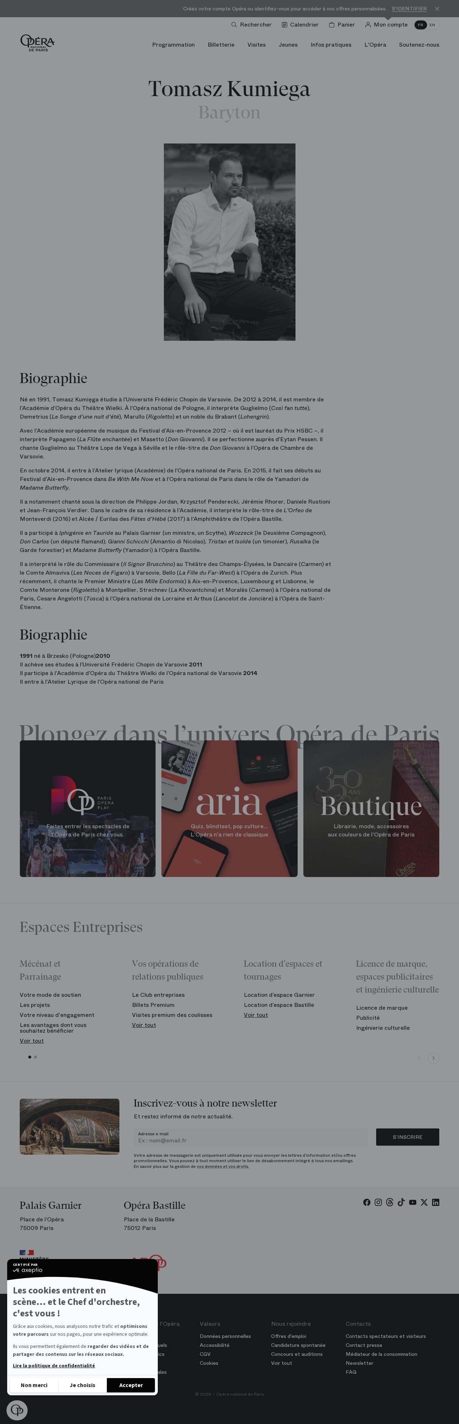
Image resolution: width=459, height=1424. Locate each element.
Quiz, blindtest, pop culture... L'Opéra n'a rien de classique (229, 830)
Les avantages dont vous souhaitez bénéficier (53, 1028)
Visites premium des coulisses (172, 1015)
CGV (205, 1354)
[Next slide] (433, 1058)
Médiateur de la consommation (381, 1354)
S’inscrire (407, 1137)
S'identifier (409, 9)
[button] (17, 1410)
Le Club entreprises (158, 995)
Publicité (368, 1018)
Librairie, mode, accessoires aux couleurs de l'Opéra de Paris (371, 830)
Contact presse (364, 1345)
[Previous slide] (419, 1058)
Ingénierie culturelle (383, 1028)
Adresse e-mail (153, 1134)
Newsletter (359, 1363)
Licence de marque (382, 1008)
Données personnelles (225, 1336)
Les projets (35, 1005)
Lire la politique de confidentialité (54, 1366)
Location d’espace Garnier (279, 995)
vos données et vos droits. (223, 1166)
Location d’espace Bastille (279, 1005)
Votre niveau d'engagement (57, 1015)
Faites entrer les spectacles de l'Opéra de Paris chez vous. (87, 830)
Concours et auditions (297, 1354)
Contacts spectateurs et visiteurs (386, 1336)
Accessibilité (215, 1345)
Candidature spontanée (298, 1345)
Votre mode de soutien (50, 995)
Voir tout (32, 1041)
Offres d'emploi (288, 1336)
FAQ (351, 1372)
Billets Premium (153, 1005)
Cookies (209, 1363)
